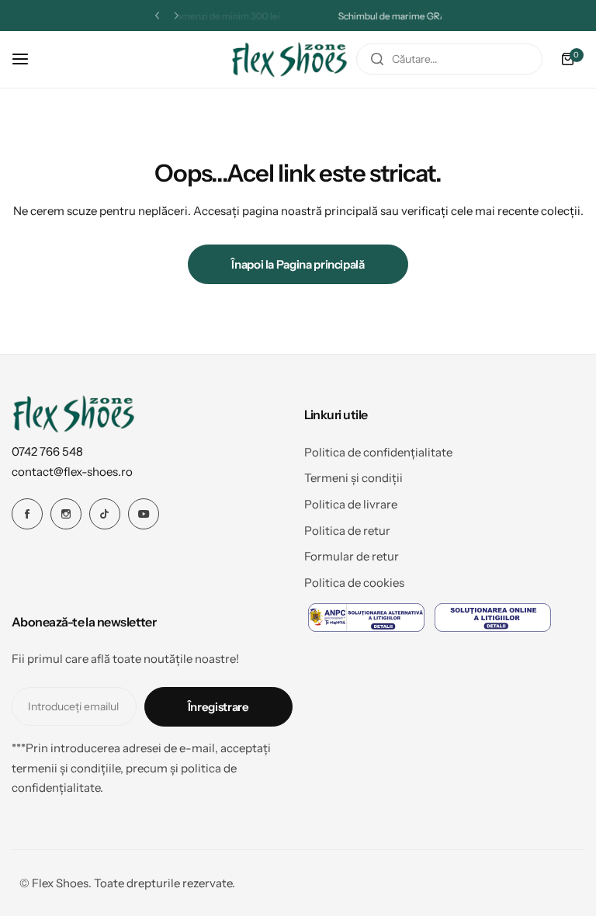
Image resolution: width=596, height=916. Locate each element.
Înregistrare (218, 706)
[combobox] (449, 59)
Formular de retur (351, 556)
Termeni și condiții (353, 477)
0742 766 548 (47, 451)
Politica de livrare (350, 504)
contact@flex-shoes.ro (72, 471)
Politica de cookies (354, 582)
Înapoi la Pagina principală (297, 264)
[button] (157, 16)
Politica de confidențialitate (378, 452)
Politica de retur (347, 530)
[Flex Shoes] (289, 59)
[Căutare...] (377, 59)
